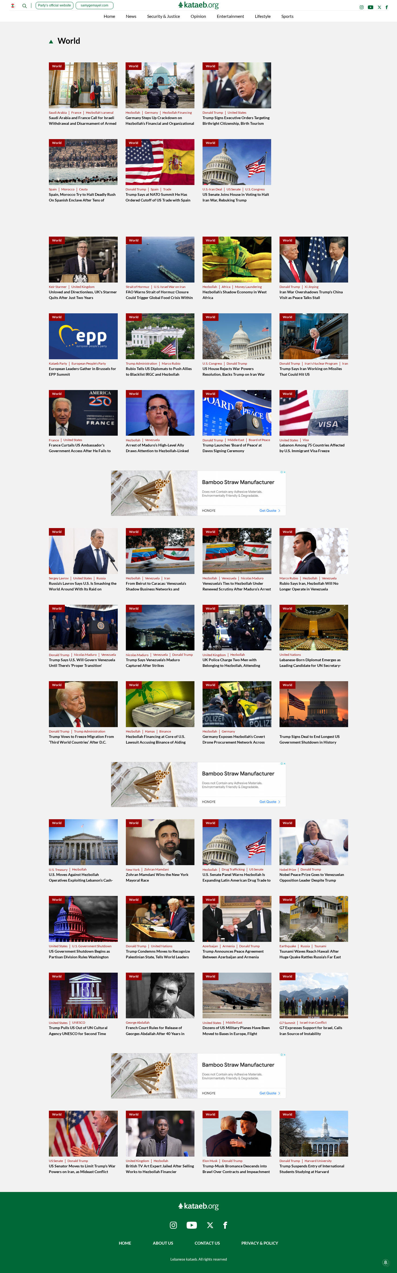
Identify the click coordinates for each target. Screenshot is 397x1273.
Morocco (68, 189)
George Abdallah (138, 1022)
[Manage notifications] (385, 1262)
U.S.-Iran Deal (212, 189)
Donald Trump (213, 112)
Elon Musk (210, 1161)
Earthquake (288, 946)
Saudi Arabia (58, 112)
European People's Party (89, 363)
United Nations (290, 655)
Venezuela (152, 440)
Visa (306, 440)
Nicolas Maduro (252, 578)
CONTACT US (207, 1243)
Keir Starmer (58, 287)
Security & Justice (163, 16)
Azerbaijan (210, 946)
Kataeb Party (58, 363)
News (131, 16)
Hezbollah (133, 112)
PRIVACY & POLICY (259, 1243)
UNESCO (78, 1022)
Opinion (198, 16)
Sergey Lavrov (59, 578)
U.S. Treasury (58, 870)
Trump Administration (141, 363)
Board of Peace (259, 440)
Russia (101, 578)
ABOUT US (163, 1243)
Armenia (229, 946)
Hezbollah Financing (177, 112)
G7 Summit (287, 1023)
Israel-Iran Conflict (313, 1022)
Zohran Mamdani (156, 869)
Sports (287, 16)
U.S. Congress (255, 189)
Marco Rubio (171, 363)
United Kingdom (83, 287)
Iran (345, 363)
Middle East (236, 440)
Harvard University (318, 1161)
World (57, 66)
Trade (167, 189)
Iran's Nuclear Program (321, 363)
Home (109, 16)
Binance (165, 731)
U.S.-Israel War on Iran (170, 287)
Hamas (150, 731)
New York (133, 870)
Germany (151, 112)
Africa (226, 287)
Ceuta (83, 189)
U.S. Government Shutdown (92, 946)
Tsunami (320, 946)
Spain (53, 189)
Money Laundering (248, 287)
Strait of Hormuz (137, 287)
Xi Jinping (311, 287)
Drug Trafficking (233, 869)
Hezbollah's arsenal (99, 112)
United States (237, 112)
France (76, 112)
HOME (125, 1243)
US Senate (234, 189)
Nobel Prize (288, 870)
